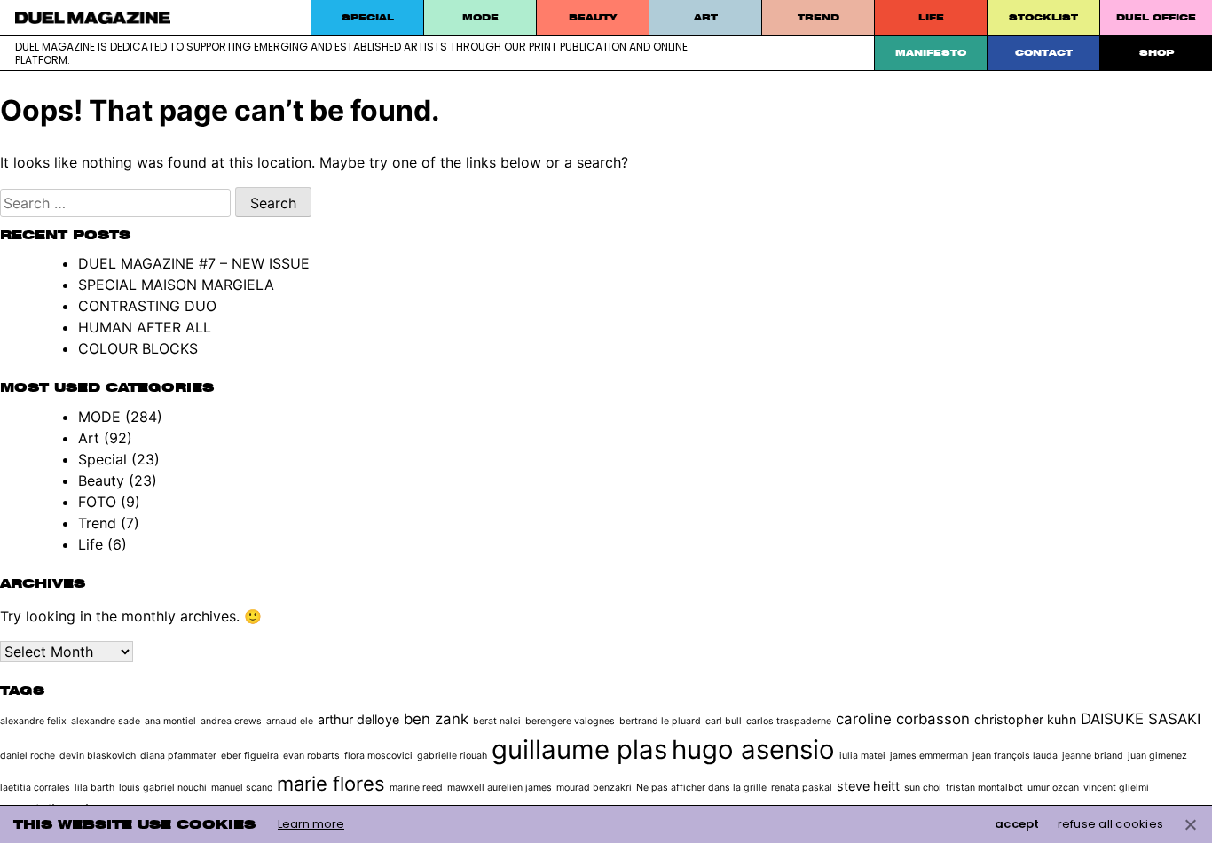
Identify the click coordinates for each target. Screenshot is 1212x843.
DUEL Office (1156, 17)
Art (706, 17)
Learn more (311, 824)
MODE (480, 17)
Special (368, 17)
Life (931, 17)
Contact (1044, 53)
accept (1017, 824)
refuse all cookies (1111, 824)
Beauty (593, 17)
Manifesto (930, 53)
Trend (818, 17)
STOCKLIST (1043, 17)
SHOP (1156, 53)
